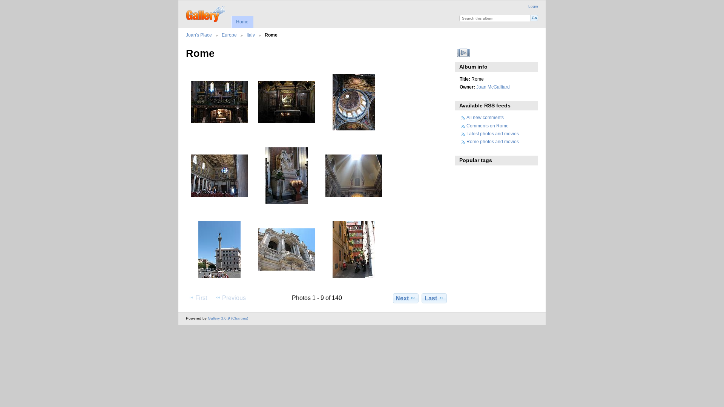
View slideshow (464, 52)
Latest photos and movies (492, 133)
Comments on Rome (487, 125)
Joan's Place (199, 34)
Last (431, 298)
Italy (251, 34)
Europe (229, 34)
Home (242, 21)
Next (402, 298)
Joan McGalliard (493, 86)
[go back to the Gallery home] (206, 13)
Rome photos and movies (492, 141)
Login (533, 6)
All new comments (485, 117)
